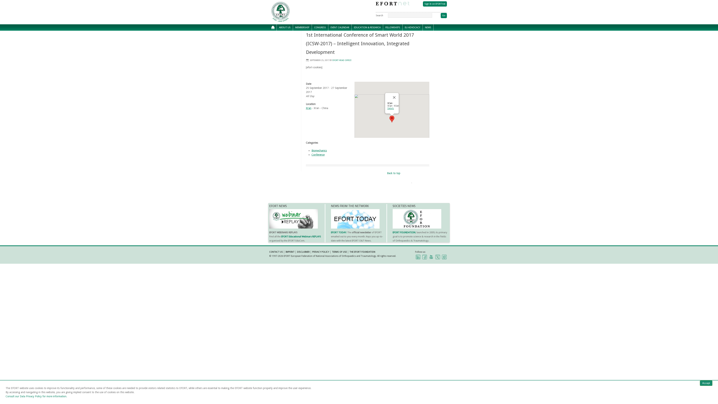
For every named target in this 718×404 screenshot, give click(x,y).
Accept (706, 383)
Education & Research (366, 28)
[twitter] (438, 256)
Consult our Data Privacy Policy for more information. (36, 396)
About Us (284, 28)
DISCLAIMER (303, 252)
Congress (319, 28)
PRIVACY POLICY (320, 252)
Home (273, 27)
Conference (318, 154)
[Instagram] (444, 256)
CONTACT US (276, 252)
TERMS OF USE (339, 252)
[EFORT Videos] (431, 256)
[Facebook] (425, 256)
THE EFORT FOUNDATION (362, 252)
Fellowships (391, 28)
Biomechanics (319, 150)
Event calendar (338, 28)
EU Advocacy (411, 28)
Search (379, 15)
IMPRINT (290, 252)
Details (390, 108)
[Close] (394, 97)
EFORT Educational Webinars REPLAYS (301, 236)
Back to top (393, 173)
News (427, 28)
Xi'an (308, 108)
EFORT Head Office (342, 60)
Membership (301, 28)
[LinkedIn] (418, 256)
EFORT (302, 4)
